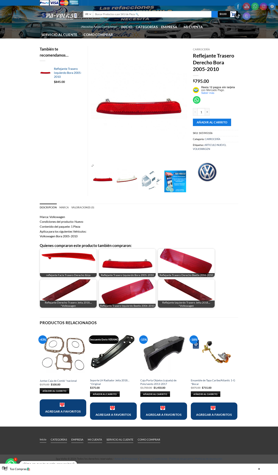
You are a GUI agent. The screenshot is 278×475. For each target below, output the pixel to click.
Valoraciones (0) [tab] (82, 207)
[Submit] (214, 14)
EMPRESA (169, 27)
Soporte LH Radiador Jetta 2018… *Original (109, 382)
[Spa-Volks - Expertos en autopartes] (59, 14)
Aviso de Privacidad (125, 458)
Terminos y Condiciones (153, 458)
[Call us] (66, 27)
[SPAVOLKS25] (175, 181)
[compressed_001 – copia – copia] (151, 179)
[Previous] (40, 377)
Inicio (126, 27)
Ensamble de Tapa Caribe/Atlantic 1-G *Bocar (213, 382)
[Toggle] (74, 448)
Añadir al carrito (212, 122)
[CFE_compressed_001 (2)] (127, 179)
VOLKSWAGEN (201, 148)
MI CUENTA (193, 27)
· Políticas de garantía (180, 458)
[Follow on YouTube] (71, 27)
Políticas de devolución (208, 458)
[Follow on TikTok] (62, 27)
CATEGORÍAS (147, 27)
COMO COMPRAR (98, 35)
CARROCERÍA (201, 49)
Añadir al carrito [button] (55, 391)
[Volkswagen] (207, 171)
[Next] (237, 377)
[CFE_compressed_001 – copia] (103, 179)
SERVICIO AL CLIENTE (59, 35)
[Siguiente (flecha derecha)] (271, 237)
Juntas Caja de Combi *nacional (58, 380)
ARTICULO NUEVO (215, 144)
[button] (228, 14)
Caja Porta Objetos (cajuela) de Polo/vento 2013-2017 (158, 382)
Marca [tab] (64, 207)
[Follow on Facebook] (57, 27)
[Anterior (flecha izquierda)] (6, 237)
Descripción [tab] (48, 207)
